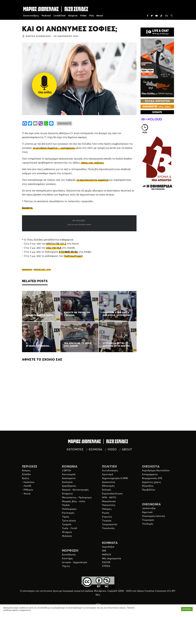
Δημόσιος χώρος (151, 482)
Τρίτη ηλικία (69, 521)
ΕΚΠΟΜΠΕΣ (75, 449)
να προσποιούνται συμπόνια (93, 179)
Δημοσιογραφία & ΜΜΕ (115, 478)
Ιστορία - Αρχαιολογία (74, 562)
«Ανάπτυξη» (149, 508)
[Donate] (157, 112)
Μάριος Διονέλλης (38, 36)
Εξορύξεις (147, 486)
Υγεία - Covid (69, 528)
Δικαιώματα (69, 478)
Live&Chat (60, 16)
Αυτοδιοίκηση (110, 470)
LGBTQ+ (66, 470)
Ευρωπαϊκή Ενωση (112, 494)
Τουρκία (106, 521)
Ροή (91, 16)
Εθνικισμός (108, 486)
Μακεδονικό (109, 501)
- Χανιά (26, 494)
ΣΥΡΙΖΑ (106, 566)
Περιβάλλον (148, 490)
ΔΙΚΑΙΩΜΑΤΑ (27, 269)
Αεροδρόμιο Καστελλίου (156, 470)
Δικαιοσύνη (108, 482)
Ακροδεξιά (108, 547)
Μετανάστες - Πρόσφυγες (77, 497)
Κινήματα (67, 494)
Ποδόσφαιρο (69, 509)
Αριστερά (107, 474)
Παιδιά (66, 505)
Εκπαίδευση (68, 554)
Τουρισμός (148, 520)
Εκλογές (106, 490)
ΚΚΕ (104, 551)
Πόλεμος (107, 509)
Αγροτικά (147, 512)
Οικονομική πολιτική (153, 516)
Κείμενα (72, 16)
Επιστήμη (67, 558)
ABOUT (127, 449)
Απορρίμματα (150, 474)
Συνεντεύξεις (31, 16)
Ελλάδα (26, 474)
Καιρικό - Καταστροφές (75, 490)
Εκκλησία (67, 482)
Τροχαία (66, 524)
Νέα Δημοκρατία (111, 558)
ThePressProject (73, 255)
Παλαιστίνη (108, 505)
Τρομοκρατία (109, 524)
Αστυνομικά (68, 474)
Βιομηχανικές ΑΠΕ (152, 478)
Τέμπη (65, 517)
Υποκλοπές (108, 528)
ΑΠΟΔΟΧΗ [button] (187, 609)
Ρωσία (105, 513)
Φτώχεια (67, 532)
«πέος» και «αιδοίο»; (92, 162)
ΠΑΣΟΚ (106, 562)
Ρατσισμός (68, 513)
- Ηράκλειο (28, 482)
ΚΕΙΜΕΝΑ (95, 449)
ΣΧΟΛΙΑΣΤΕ (64, 123)
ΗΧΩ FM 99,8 (53, 247)
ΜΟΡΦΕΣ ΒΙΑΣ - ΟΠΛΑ (43, 269)
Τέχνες (66, 566)
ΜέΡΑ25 (106, 554)
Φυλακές (67, 536)
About (99, 16)
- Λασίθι (26, 486)
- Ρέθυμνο (27, 490)
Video (83, 16)
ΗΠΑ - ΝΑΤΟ (109, 497)
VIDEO (112, 449)
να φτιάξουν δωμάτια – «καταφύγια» (54, 147)
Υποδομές (147, 524)
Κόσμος (26, 470)
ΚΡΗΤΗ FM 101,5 (56, 243)
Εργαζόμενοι (69, 486)
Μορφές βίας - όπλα (73, 501)
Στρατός (107, 517)
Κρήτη (25, 478)
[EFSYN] (157, 163)
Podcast (46, 16)
